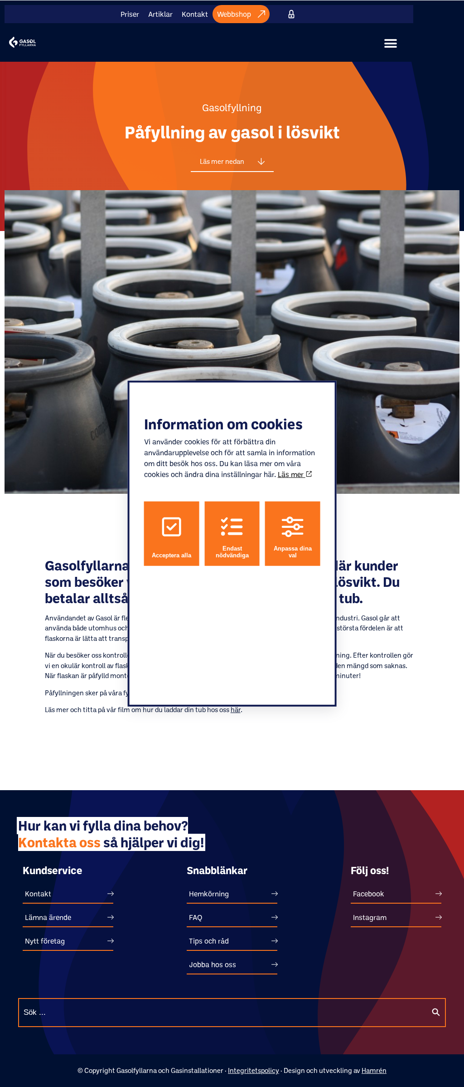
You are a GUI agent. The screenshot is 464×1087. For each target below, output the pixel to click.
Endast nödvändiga (232, 552)
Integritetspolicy (253, 1070)
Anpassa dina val (293, 552)
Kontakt (195, 14)
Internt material (291, 14)
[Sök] (436, 1012)
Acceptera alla (171, 555)
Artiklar (160, 14)
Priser (130, 14)
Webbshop (234, 14)
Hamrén (374, 1070)
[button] (390, 43)
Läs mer (291, 474)
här (236, 709)
